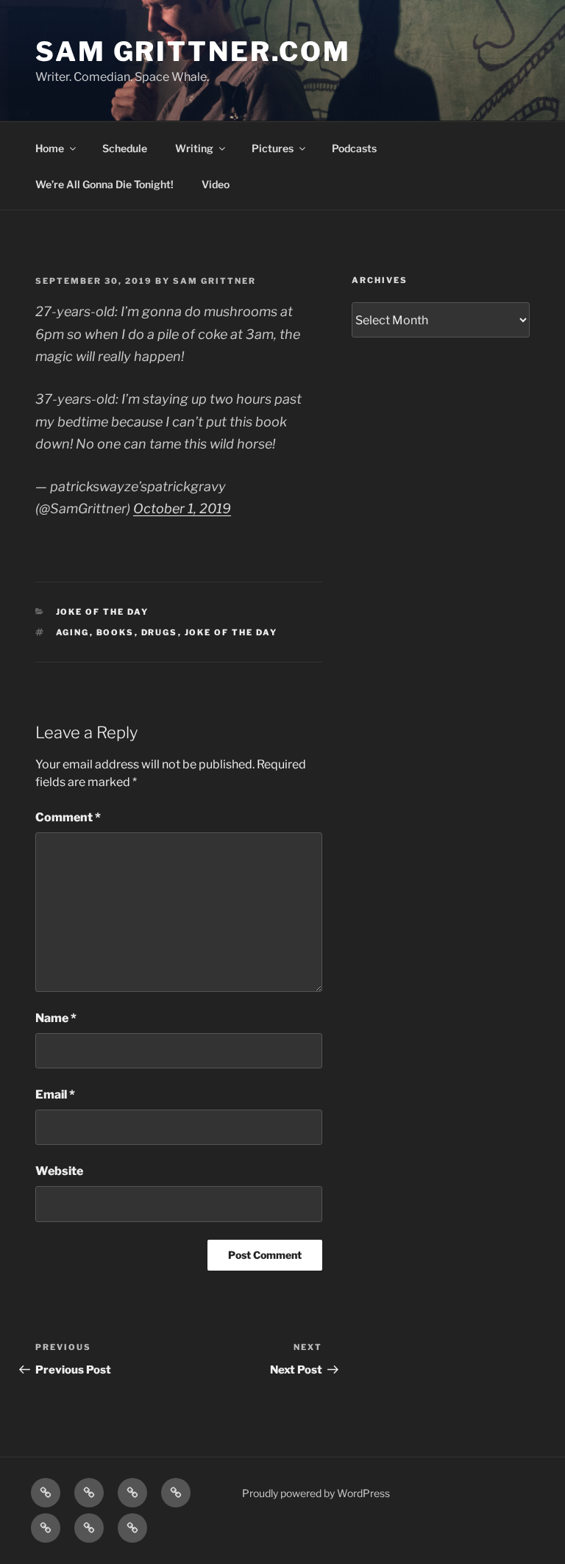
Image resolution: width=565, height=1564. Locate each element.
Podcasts (354, 148)
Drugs (159, 632)
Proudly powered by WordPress (316, 1493)
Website (59, 1171)
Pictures (273, 148)
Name (56, 1018)
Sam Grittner (214, 281)
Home (49, 148)
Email (55, 1094)
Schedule (124, 148)
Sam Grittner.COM (193, 51)
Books (115, 632)
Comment (68, 817)
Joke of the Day (102, 612)
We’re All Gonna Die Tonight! (104, 184)
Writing (194, 148)
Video (216, 184)
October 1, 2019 (182, 508)
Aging (73, 632)
